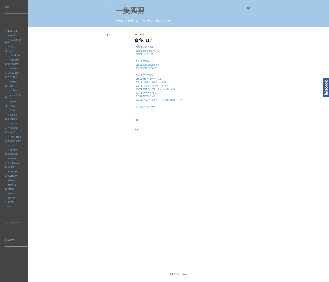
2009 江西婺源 (11, 171)
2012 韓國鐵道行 (12, 64)
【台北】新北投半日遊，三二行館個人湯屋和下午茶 (158, 99)
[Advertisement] (191, 215)
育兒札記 (159, 21)
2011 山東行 (10, 110)
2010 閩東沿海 (11, 123)
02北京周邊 (10, 202)
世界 (149, 21)
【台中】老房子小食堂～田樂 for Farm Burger (157, 89)
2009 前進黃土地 (12, 163)
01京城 (8, 206)
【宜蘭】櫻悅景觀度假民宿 (147, 50)
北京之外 (133, 21)
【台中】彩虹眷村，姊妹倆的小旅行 (151, 85)
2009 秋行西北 (11, 154)
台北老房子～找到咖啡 (145, 106)
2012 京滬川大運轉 (13, 73)
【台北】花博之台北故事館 (147, 64)
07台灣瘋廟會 (11, 180)
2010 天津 (9, 145)
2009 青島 (9, 167)
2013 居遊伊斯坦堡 (13, 55)
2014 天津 (9, 51)
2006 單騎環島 (11, 176)
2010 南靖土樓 (11, 128)
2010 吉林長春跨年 (13, 141)
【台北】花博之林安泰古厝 (147, 68)
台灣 (142, 21)
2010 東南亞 (10, 132)
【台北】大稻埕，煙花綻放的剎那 (150, 82)
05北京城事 (10, 189)
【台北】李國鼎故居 (144, 75)
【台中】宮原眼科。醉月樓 (147, 92)
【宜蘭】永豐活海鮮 (144, 47)
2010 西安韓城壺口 (13, 136)
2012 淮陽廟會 (11, 68)
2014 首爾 (9, 47)
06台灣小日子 (10, 185)
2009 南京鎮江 (11, 158)
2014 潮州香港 (11, 35)
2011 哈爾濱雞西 (12, 102)
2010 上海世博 (11, 150)
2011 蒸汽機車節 (12, 90)
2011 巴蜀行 (10, 106)
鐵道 (169, 21)
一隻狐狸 (130, 10)
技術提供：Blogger (181, 274)
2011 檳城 (9, 86)
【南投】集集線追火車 (145, 96)
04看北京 (9, 193)
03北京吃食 (10, 198)
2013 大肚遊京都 (12, 60)
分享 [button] (108, 34)
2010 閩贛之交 (11, 119)
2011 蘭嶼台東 (11, 81)
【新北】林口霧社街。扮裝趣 (148, 78)
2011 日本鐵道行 (12, 77)
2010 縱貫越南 (11, 115)
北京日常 (121, 21)
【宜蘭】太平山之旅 (144, 54)
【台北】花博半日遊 (144, 61)
